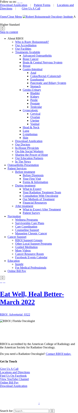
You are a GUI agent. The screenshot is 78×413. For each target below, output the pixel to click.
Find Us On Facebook (13, 375)
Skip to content (9, 32)
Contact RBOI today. (58, 353)
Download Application (13, 5)
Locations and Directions (15, 372)
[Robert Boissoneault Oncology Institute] (48, 16)
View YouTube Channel (14, 379)
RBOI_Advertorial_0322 (15, 314)
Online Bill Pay (9, 382)
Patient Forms (42, 5)
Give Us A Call (31, 8)
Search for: (6, 410)
